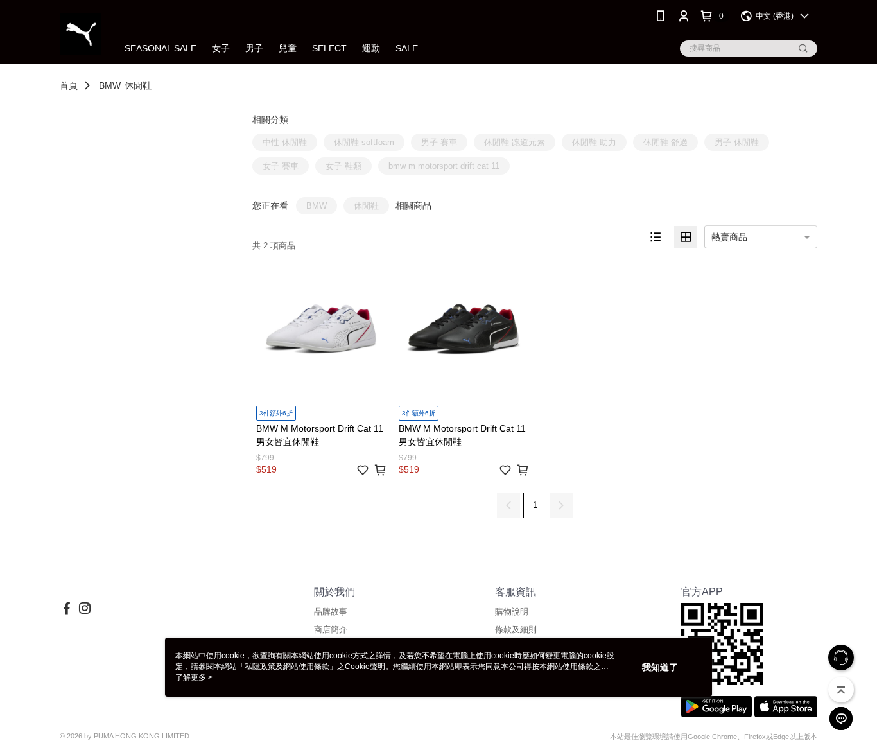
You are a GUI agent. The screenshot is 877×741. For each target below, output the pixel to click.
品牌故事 (330, 611)
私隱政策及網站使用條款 (287, 666)
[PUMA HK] (80, 34)
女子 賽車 (281, 166)
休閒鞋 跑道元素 (514, 142)
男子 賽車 (439, 142)
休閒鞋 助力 (594, 142)
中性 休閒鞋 (285, 142)
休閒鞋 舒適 (665, 142)
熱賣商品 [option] (729, 237)
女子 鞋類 (343, 166)
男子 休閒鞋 (737, 142)
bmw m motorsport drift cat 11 (443, 166)
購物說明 (511, 611)
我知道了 (660, 667)
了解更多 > (194, 677)
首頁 (69, 85)
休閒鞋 (138, 85)
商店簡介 (330, 629)
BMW (110, 85)
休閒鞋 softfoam (364, 142)
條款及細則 (516, 629)
